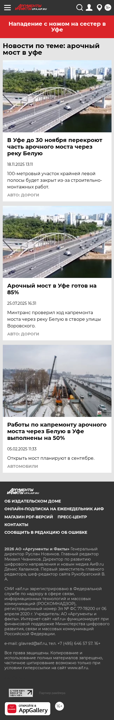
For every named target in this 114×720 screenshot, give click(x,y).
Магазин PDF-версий (28, 516)
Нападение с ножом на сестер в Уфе (57, 26)
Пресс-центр (72, 516)
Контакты (16, 524)
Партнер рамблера (52, 693)
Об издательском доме (32, 501)
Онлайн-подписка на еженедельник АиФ (54, 508)
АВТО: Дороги (23, 195)
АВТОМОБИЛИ (22, 466)
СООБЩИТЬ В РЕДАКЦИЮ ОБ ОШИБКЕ (45, 532)
